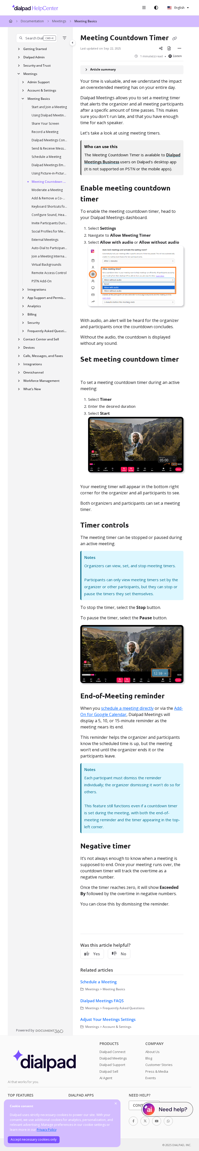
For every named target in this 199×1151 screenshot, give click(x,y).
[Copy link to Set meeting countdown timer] (88, 371)
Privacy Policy (46, 1129)
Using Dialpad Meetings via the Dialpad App (49, 115)
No (123, 953)
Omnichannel (33, 372)
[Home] (34, 7)
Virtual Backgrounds (46, 264)
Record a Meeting (45, 132)
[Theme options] (156, 8)
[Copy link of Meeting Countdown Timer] (174, 38)
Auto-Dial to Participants (49, 248)
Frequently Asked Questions (47, 331)
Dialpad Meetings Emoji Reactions (49, 165)
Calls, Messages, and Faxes (43, 356)
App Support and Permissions (47, 298)
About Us (152, 1051)
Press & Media (156, 1071)
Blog (148, 1058)
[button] (36, 38)
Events (150, 1078)
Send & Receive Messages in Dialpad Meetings (49, 148)
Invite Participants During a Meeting (49, 223)
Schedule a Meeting (46, 157)
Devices (29, 347)
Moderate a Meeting (47, 190)
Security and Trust (37, 65)
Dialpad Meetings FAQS (102, 1000)
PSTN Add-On (42, 281)
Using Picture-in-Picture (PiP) (49, 173)
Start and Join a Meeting (49, 107)
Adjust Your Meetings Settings (108, 1019)
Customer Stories (159, 1064)
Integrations (36, 289)
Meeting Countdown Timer (49, 181)
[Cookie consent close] (116, 1103)
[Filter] (64, 38)
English (179, 7)
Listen (177, 56)
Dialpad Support (112, 1064)
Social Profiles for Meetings (49, 231)
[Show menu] (144, 8)
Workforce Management (41, 380)
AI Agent (106, 1078)
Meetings (59, 21)
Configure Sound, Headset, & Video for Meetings (49, 215)
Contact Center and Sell (41, 339)
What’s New (32, 389)
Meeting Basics (85, 21)
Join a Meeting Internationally (49, 256)
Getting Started (35, 49)
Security (33, 322)
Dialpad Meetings (113, 1058)
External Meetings (45, 239)
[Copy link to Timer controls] (137, 526)
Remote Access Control (49, 273)
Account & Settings (41, 90)
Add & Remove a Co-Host (49, 198)
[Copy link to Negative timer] (138, 847)
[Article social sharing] (161, 48)
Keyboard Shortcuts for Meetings (49, 206)
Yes (96, 953)
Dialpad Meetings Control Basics (49, 140)
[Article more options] (179, 48)
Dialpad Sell (109, 1071)
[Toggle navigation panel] (72, 43)
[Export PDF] (169, 48)
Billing (32, 314)
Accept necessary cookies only (33, 1139)
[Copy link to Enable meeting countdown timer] (106, 199)
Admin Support (38, 82)
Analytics (34, 306)
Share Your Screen (45, 123)
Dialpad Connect (112, 1051)
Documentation (32, 21)
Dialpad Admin (34, 57)
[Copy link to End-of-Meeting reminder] (172, 696)
